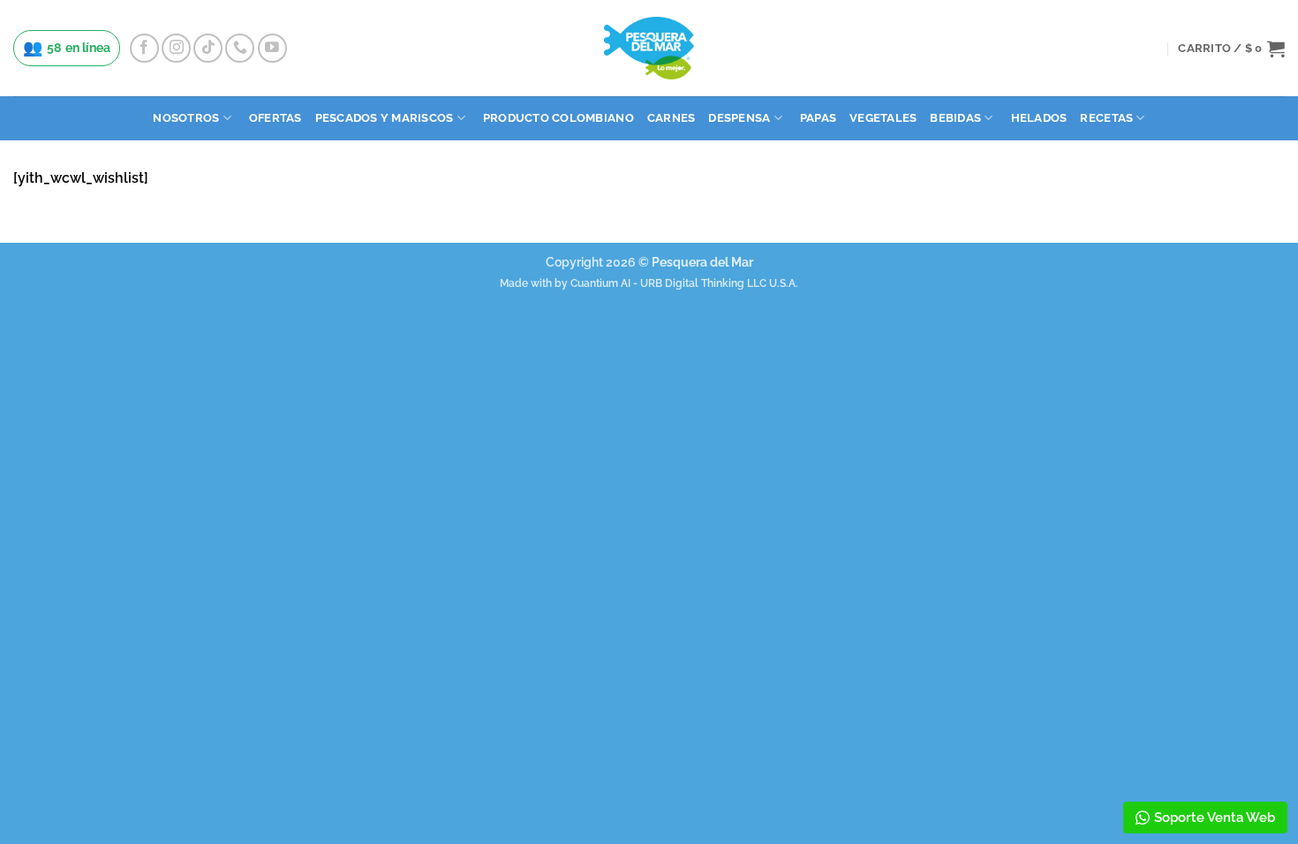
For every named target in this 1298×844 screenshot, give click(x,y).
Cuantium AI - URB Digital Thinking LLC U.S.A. (684, 283)
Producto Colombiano (558, 117)
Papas (818, 117)
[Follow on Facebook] (144, 48)
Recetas (1106, 117)
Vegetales (883, 117)
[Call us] (239, 48)
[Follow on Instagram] (176, 48)
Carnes (671, 117)
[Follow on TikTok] (208, 48)
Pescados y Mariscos (384, 117)
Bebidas (955, 117)
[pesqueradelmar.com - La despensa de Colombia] (649, 48)
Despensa (739, 117)
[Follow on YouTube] (272, 48)
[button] (1231, 48)
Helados (1039, 117)
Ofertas (275, 117)
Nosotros (186, 117)
